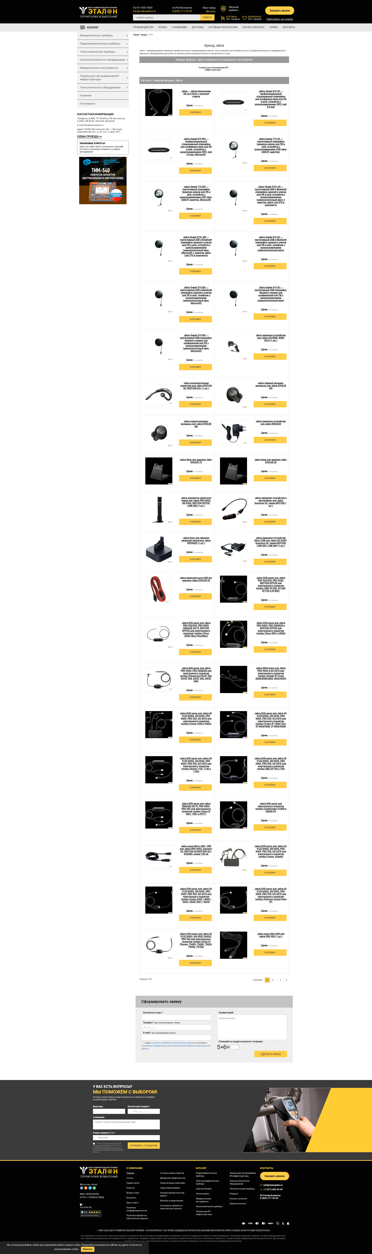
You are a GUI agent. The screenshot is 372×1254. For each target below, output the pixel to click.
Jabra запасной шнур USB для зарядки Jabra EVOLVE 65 (196, 579)
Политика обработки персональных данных (137, 1217)
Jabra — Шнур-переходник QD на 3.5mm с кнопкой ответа (196, 94)
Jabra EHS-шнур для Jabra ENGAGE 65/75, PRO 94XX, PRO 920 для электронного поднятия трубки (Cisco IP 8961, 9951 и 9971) (196, 808)
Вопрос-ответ (132, 1193)
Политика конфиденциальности (136, 1209)
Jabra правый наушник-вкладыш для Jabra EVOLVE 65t (271, 386)
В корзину (195, 112)
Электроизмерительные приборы (207, 1182)
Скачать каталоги (253, 27)
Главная (136, 34)
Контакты (289, 27)
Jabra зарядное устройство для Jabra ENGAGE (271, 422)
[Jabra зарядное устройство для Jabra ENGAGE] (233, 432)
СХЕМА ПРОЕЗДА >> (89, 136)
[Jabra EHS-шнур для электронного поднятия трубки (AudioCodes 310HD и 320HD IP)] (233, 815)
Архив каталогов (238, 1203)
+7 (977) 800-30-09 (273, 1189)
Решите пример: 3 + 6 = (104, 1133)
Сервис (273, 27)
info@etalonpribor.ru (144, 11)
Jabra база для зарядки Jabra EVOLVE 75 (196, 461)
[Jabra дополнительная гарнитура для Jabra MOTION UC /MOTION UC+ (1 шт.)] (158, 394)
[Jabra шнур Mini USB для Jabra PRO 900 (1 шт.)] (233, 945)
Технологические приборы (242, 1189)
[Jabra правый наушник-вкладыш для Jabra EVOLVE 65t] (233, 394)
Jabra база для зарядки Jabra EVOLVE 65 (270, 461)
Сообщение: (99, 1117)
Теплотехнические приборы (97, 51)
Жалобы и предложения (171, 1200)
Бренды (144, 34)
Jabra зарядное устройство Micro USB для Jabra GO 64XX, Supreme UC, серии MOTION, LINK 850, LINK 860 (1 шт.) (270, 542)
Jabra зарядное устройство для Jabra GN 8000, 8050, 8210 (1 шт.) (271, 338)
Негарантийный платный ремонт (172, 1194)
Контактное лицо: (153, 1012)
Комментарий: (226, 1012)
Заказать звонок (280, 10)
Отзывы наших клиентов (172, 1173)
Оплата (162, 27)
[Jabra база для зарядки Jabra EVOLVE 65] (233, 471)
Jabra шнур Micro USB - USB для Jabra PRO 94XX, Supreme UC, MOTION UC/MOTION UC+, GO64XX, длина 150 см (196, 850)
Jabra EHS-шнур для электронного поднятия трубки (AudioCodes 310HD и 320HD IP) (270, 807)
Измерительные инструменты (99, 67)
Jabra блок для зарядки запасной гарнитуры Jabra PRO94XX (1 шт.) (196, 541)
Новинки (85, 95)
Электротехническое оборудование (102, 59)
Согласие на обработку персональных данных (171, 1207)
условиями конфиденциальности (157, 1046)
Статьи (129, 1178)
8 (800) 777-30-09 (182, 11)
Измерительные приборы (96, 35)
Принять (88, 1249)
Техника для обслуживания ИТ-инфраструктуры (99, 77)
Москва (210, 11)
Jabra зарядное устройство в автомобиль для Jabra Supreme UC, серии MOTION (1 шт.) (270, 502)
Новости (130, 1188)
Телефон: (161, 1022)
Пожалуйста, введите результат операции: (241, 1041)
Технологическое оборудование (100, 87)
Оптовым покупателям (223, 27)
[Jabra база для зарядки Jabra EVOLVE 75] (158, 471)
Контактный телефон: (139, 1106)
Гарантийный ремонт (170, 1188)
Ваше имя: (98, 1106)
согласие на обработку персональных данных (173, 1043)
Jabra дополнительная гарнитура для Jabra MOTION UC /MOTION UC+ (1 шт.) (196, 386)
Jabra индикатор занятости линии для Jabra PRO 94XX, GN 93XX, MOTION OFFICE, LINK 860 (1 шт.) (196, 502)
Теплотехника (202, 1194)
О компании (179, 27)
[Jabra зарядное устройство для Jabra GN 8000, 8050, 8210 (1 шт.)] (233, 346)
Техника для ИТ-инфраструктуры (204, 1212)
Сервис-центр (132, 1183)
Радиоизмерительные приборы (100, 43)
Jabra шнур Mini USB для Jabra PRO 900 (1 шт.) (270, 935)
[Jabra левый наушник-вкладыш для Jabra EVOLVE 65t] (158, 432)
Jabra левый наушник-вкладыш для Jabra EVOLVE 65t (196, 424)
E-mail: (159, 1032)
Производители (143, 27)
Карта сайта (132, 1203)
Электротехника (204, 1189)
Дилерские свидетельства (172, 1178)
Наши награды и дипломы (172, 1183)
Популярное (87, 103)
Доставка (197, 27)
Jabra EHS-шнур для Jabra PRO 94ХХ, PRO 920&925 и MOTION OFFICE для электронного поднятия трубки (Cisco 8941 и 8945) (270, 628)
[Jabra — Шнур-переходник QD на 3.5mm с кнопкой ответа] (158, 102)
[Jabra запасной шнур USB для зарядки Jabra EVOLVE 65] (158, 589)
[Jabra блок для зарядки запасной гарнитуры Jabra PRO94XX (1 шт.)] (158, 549)
